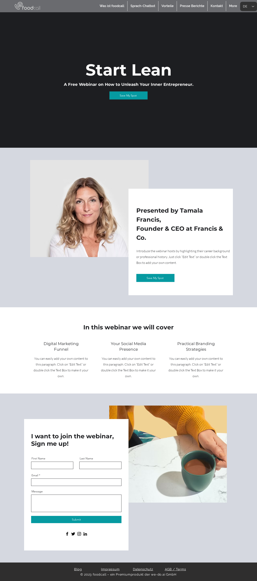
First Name (38, 458)
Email (35, 475)
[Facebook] (67, 533)
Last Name (86, 458)
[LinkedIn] (85, 533)
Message (37, 491)
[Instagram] (79, 533)
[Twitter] (73, 533)
